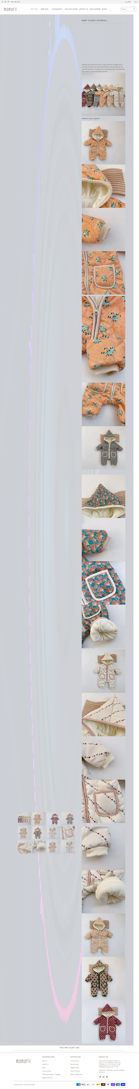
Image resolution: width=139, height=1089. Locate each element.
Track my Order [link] (46, 1071)
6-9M (90, 46)
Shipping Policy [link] (74, 1067)
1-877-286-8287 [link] (15, 2)
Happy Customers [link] (47, 1077)
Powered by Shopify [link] (29, 1084)
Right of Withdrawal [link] (76, 1074)
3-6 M (84, 46)
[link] (2, 2)
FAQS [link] (43, 1067)
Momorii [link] (20, 1084)
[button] (35, 9)
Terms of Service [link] (75, 1071)
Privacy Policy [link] (74, 1061)
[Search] (134, 9)
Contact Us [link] (45, 1064)
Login (129, 2)
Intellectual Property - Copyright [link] (51, 1074)
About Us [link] (44, 1061)
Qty (83, 52)
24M (101, 46)
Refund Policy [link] (74, 1064)
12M (96, 46)
